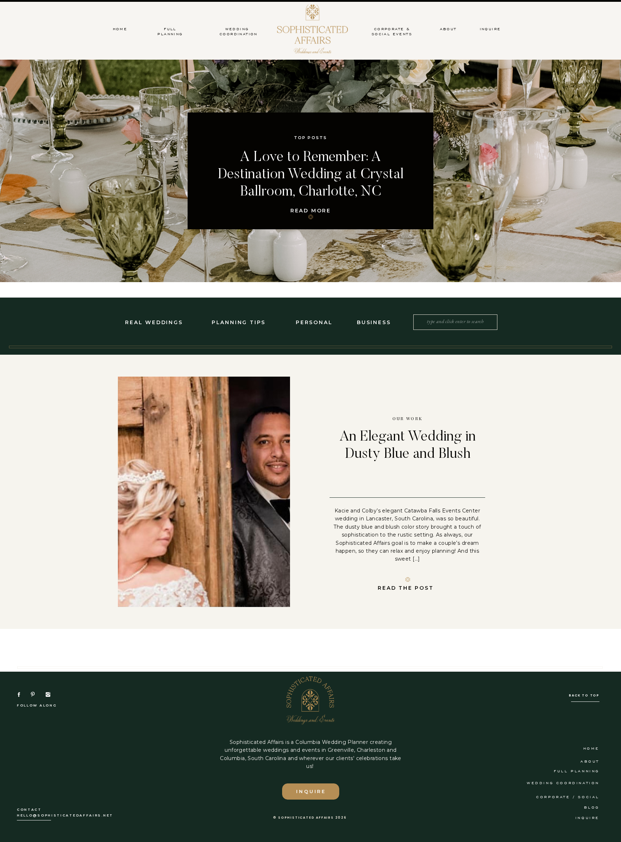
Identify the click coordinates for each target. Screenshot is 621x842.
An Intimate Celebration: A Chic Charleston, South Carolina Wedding (310, 175)
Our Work (407, 418)
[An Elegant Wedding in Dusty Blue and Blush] (204, 492)
